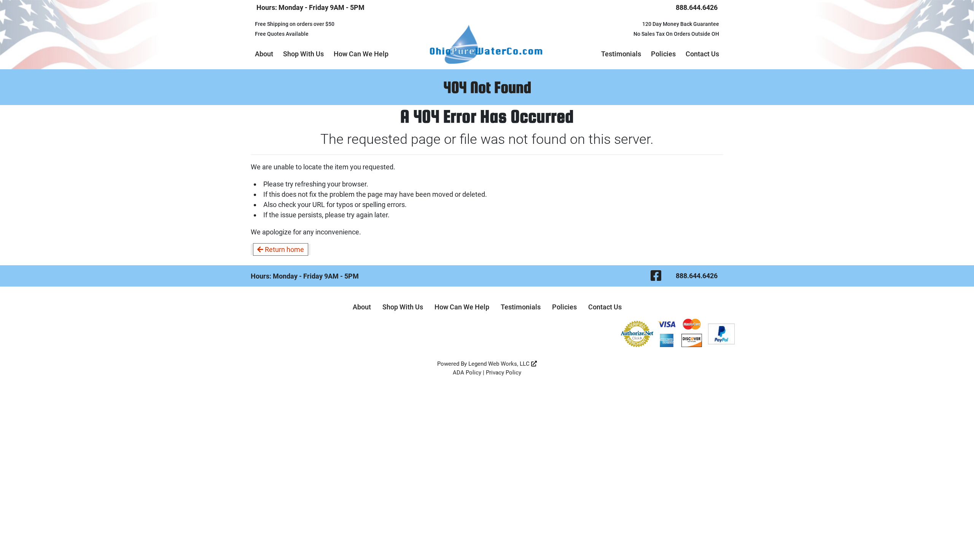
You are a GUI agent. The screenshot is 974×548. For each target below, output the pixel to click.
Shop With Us (303, 54)
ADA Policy (467, 372)
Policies (663, 54)
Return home (283, 249)
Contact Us (702, 54)
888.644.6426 (697, 7)
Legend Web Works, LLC (499, 363)
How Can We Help (361, 54)
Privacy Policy (503, 372)
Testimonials (621, 54)
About (264, 54)
